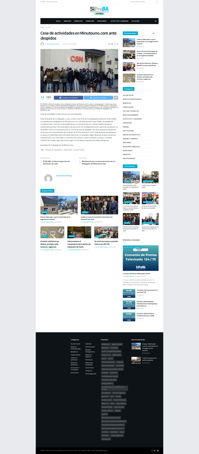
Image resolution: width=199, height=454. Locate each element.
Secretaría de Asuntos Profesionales (114, 421)
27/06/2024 (141, 318)
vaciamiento (106, 439)
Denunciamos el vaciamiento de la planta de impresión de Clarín (78, 244)
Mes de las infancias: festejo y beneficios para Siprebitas (147, 64)
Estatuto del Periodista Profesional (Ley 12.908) (145, 314)
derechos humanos (108, 362)
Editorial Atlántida (108, 365)
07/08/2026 (99, 222)
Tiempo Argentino (117, 435)
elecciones (119, 365)
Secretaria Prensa (53, 44)
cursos (110, 358)
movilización (106, 393)
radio (112, 403)
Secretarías (101, 21)
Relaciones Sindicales (131, 147)
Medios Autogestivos (131, 135)
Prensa (118, 396)
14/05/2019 (65, 44)
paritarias (105, 396)
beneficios (114, 348)
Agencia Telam (117, 344)
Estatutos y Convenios (119, 21)
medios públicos (107, 383)
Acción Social (128, 95)
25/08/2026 (59, 222)
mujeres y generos (119, 393)
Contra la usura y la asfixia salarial (149, 359)
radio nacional (119, 407)
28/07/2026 (86, 250)
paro (112, 396)
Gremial (48, 27)
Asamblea (105, 348)
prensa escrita (79, 150)
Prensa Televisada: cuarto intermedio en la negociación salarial (147, 41)
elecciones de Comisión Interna (112, 369)
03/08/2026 (59, 250)
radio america (121, 403)
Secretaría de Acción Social (111, 417)
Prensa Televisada (120, 400)
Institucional (128, 131)
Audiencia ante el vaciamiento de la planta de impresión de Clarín (131, 229)
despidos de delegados (53, 150)
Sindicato (67, 21)
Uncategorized (129, 158)
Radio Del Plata (107, 407)
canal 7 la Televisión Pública (111, 351)
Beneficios (78, 21)
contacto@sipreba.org (101, 450)
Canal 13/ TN (106, 355)
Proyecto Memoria (52, 2)
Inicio (58, 21)
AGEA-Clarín (106, 344)
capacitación (117, 355)
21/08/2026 (141, 58)
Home (42, 27)
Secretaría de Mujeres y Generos (113, 428)
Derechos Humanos (130, 115)
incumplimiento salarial (110, 376)
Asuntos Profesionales (132, 99)
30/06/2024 (141, 308)
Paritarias (127, 143)
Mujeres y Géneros (130, 139)
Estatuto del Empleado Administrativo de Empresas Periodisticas (147, 303)
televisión (105, 435)
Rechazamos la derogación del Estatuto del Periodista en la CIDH (150, 229)
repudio (117, 410)
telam (122, 432)
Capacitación (128, 107)
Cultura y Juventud (131, 111)
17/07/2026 (113, 247)
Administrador (129, 276)
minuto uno (68, 150)
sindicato (105, 432)
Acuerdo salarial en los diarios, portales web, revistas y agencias (49, 244)
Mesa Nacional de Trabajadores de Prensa (113, 388)
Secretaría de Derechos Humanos (113, 425)
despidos (120, 362)
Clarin (104, 358)
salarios (104, 414)
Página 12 (105, 403)
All (154, 33)
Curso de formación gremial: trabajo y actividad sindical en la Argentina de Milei (147, 53)
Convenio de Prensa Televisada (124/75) (136, 274)
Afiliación (135, 21)
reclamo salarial (107, 410)
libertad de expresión (109, 380)
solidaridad (114, 432)
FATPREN (43, 2)
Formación (90, 21)
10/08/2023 (139, 276)
